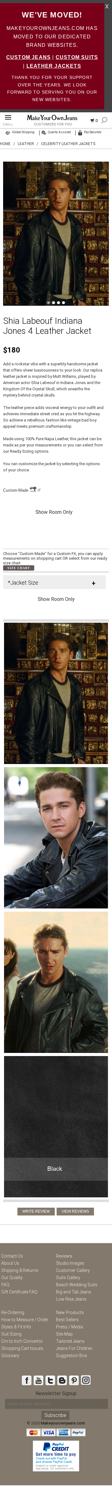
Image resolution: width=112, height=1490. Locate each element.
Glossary (10, 1355)
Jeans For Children (74, 1348)
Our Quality (12, 1277)
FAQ (5, 1284)
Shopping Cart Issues (22, 1348)
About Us (10, 1263)
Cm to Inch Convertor (22, 1341)
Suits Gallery (68, 1277)
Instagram (86, 1380)
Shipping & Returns (19, 1270)
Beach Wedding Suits (76, 1284)
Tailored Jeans (70, 1341)
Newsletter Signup (56, 1393)
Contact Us (12, 1256)
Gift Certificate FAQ (19, 1291)
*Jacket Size (23, 582)
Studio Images (70, 1263)
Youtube (38, 1380)
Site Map (64, 1334)
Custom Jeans (28, 57)
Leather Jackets (53, 66)
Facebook (26, 1380)
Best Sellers (67, 1319)
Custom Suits (77, 57)
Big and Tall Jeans (73, 1291)
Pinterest (74, 1380)
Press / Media (69, 1326)
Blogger (62, 1380)
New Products (70, 1312)
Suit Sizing (11, 1334)
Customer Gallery (73, 1270)
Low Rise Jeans (71, 1299)
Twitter (50, 1380)
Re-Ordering (12, 1312)
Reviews (64, 1256)
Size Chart (18, 568)
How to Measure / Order (24, 1319)
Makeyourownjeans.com (63, 1423)
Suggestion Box (71, 1355)
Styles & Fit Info (16, 1326)
